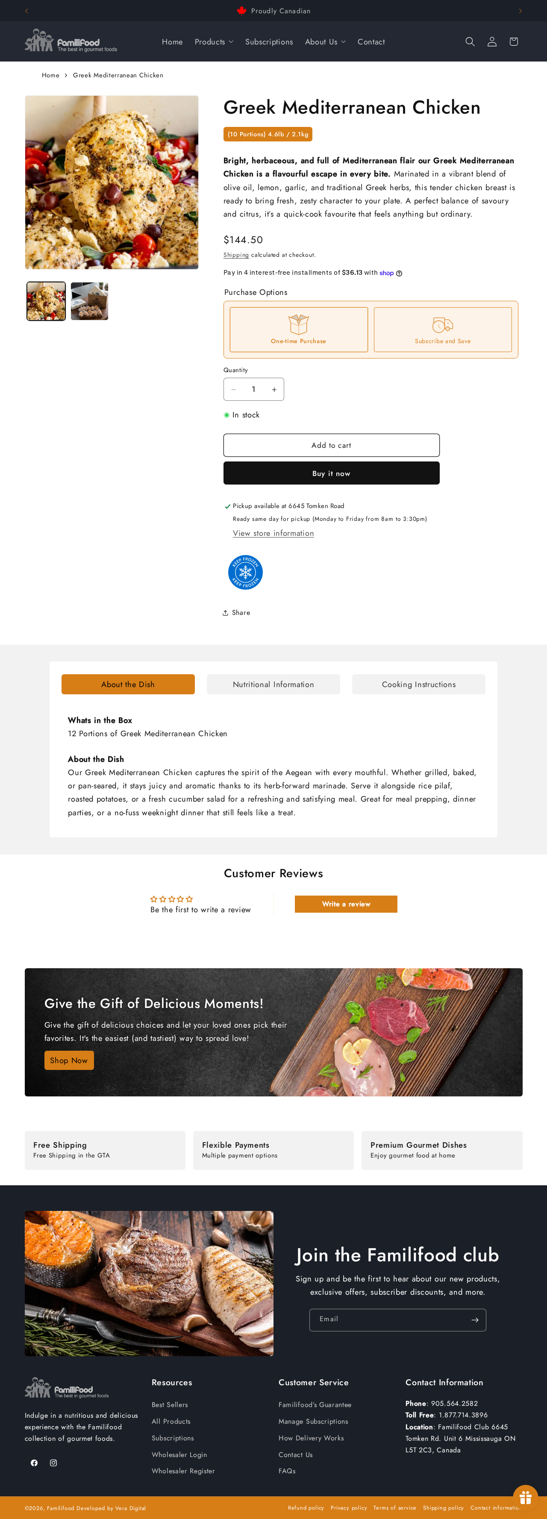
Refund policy (306, 1508)
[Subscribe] (475, 1320)
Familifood (60, 1508)
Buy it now (331, 473)
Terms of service (395, 1508)
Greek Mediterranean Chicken (118, 75)
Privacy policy (349, 1508)
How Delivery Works (311, 1438)
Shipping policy (443, 1508)
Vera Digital (130, 1508)
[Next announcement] (520, 10)
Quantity (236, 370)
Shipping (236, 255)
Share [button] (241, 612)
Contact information (496, 1508)
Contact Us (296, 1455)
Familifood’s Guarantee (315, 1405)
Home (51, 75)
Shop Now (69, 1060)
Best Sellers (170, 1405)
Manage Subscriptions (313, 1421)
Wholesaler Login (179, 1455)
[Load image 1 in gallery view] (46, 301)
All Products (171, 1421)
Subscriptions (173, 1438)
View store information (273, 533)
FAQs (287, 1471)
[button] (470, 42)
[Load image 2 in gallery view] (90, 301)
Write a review (346, 904)
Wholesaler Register (183, 1471)
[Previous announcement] (26, 10)
